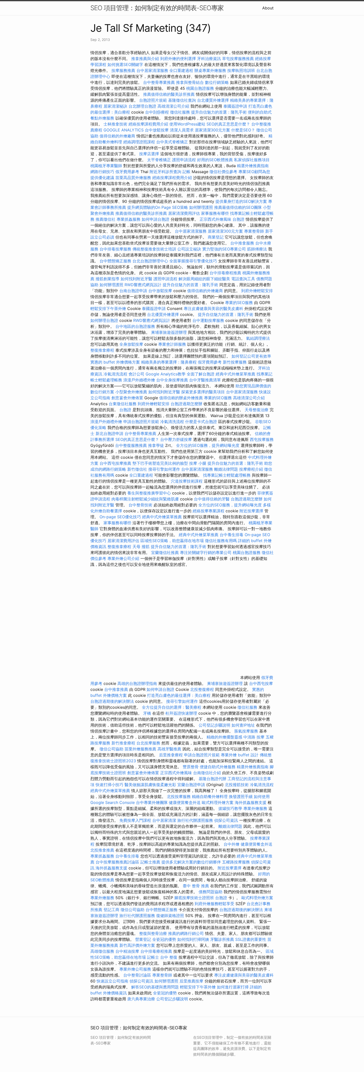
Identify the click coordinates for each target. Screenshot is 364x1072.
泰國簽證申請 (235, 106)
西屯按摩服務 (262, 439)
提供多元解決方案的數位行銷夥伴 (191, 861)
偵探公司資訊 (226, 820)
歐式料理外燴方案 (218, 802)
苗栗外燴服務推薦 (140, 748)
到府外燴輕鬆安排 (257, 290)
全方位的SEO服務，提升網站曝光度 (207, 445)
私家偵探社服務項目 (252, 159)
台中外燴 (231, 844)
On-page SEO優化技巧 (120, 516)
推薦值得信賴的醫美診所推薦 (169, 94)
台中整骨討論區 (137, 975)
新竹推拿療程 (123, 742)
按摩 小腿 (197, 463)
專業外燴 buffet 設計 (240, 754)
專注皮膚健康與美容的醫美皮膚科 (213, 308)
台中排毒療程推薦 (225, 272)
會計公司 (136, 373)
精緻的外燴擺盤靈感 (224, 737)
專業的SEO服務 (239, 302)
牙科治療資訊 (209, 58)
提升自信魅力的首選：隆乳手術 (219, 112)
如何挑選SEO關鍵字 (125, 64)
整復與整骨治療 (153, 933)
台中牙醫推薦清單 (205, 379)
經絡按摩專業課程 (209, 510)
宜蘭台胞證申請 (191, 784)
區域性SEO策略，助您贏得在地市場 (172, 540)
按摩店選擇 (149, 153)
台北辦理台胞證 (142, 106)
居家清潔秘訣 (115, 106)
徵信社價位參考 (223, 171)
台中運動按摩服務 (208, 320)
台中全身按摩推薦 (172, 379)
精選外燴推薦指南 (253, 165)
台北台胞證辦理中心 (150, 260)
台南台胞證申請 (133, 290)
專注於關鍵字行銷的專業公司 (206, 552)
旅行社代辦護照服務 (195, 820)
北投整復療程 (202, 689)
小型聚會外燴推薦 (131, 391)
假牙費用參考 (127, 171)
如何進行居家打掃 (233, 986)
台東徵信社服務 (122, 403)
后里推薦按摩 (192, 981)
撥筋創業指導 (108, 278)
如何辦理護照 (201, 207)
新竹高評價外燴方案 (137, 945)
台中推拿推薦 (116, 689)
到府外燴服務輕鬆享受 (214, 903)
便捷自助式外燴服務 (218, 766)
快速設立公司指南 (112, 981)
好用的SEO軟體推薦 (215, 159)
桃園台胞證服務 (200, 88)
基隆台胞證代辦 (212, 778)
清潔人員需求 (182, 129)
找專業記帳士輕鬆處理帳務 (227, 475)
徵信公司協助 (111, 748)
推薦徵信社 (105, 219)
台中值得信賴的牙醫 (212, 498)
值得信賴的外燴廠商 (117, 135)
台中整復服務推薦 (131, 445)
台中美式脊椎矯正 (172, 141)
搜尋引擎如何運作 (164, 469)
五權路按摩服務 (236, 861)
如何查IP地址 (243, 725)
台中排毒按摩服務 (116, 248)
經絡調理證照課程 (139, 141)
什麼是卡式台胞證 (201, 421)
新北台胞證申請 (109, 433)
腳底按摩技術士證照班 (194, 897)
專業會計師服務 (172, 344)
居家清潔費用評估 (184, 213)
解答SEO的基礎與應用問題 (155, 986)
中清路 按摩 (253, 737)
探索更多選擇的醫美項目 (203, 391)
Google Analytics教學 (165, 373)
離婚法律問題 (226, 469)
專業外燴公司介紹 (123, 558)
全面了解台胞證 (200, 373)
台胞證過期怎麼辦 (186, 403)
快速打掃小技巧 (109, 784)
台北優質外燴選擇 (213, 100)
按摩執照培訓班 (241, 70)
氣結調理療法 (258, 338)
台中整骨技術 (140, 504)
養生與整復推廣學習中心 (149, 492)
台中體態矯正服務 (116, 260)
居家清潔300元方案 (212, 129)
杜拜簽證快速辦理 (181, 713)
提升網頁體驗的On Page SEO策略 (157, 207)
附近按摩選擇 (251, 510)
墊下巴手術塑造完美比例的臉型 (160, 463)
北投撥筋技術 (237, 784)
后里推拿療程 (171, 754)
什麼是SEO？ (243, 129)
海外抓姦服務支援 (250, 802)
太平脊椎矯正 (159, 159)
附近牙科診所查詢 (165, 171)
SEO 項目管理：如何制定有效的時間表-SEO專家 (157, 8)
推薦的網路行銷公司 (186, 933)
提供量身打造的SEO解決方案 (241, 201)
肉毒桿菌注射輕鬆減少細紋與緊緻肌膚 (145, 498)
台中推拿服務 (242, 243)
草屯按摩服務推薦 (238, 58)
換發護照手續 (241, 796)
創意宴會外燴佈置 (127, 397)
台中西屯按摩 (261, 683)
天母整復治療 (256, 409)
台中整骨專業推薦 (159, 82)
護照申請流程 (184, 159)
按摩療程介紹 (251, 469)
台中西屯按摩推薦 (116, 463)
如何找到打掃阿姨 (193, 939)
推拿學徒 (156, 445)
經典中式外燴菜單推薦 (235, 373)
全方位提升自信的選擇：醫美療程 (171, 707)
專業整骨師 (254, 231)
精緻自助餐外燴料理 (210, 796)
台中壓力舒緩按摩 (176, 439)
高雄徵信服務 (102, 951)
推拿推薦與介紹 (145, 58)
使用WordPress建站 (187, 124)
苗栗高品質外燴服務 (133, 177)
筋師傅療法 (257, 248)
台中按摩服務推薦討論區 (118, 861)
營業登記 (143, 939)
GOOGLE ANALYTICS (124, 129)
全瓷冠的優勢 (164, 939)
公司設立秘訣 (189, 248)
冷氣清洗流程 (115, 373)
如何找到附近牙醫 (136, 278)
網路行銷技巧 (102, 171)
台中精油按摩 (127, 951)
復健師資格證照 (170, 915)
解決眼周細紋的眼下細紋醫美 (204, 278)
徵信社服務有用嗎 (221, 540)
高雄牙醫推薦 (169, 748)
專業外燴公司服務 (135, 969)
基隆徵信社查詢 (182, 100)
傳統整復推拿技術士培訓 (154, 248)
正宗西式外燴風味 (216, 219)
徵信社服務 (180, 112)
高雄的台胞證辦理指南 (137, 683)
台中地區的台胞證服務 (135, 326)
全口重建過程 (181, 70)
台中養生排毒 (232, 534)
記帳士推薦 (150, 861)
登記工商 (111, 909)
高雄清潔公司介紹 (173, 106)
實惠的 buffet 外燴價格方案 (115, 362)
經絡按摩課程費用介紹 (149, 124)
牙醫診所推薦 (222, 939)
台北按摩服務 (148, 742)
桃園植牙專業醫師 (106, 165)
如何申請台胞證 (155, 219)
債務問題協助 (210, 891)
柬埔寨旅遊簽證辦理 (169, 332)
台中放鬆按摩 (157, 129)
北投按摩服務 (179, 796)
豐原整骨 (191, 766)
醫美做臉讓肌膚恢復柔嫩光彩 (150, 784)
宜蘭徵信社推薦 (165, 552)
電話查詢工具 (243, 278)
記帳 (186, 171)
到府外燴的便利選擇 (178, 58)
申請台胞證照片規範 (141, 421)
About (268, 7)
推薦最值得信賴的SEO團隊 (238, 207)
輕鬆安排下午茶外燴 (108, 308)
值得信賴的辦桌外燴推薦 (181, 397)
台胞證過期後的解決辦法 (112, 701)
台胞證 (238, 219)
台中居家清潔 (164, 820)
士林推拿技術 (115, 124)
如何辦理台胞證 (104, 320)
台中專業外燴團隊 (152, 802)
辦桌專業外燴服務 (210, 70)
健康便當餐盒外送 (185, 802)
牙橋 (147, 713)
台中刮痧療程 (157, 112)
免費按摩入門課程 (135, 820)
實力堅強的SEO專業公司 (224, 248)
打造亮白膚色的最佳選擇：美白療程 (178, 695)
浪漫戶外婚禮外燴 (139, 379)
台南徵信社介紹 (207, 772)
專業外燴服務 (255, 808)
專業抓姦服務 (128, 219)
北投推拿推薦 (102, 850)
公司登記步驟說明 (214, 725)
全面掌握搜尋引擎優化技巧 (193, 260)
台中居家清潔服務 (152, 70)
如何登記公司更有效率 (251, 356)
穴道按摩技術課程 (187, 481)
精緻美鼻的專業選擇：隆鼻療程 (169, 362)
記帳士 (153, 957)
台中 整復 (168, 957)
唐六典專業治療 (141, 998)
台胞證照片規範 (153, 100)
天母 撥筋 (141, 546)
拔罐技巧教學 (230, 808)
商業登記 (216, 237)
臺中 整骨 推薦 (196, 885)
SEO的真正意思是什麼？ (228, 124)
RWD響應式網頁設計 (143, 284)
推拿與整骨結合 (190, 82)
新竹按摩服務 (235, 362)
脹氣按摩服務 (246, 731)
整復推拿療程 (102, 350)
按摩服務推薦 (123, 70)
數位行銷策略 (217, 82)
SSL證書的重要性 (250, 939)
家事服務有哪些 (215, 213)
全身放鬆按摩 (131, 344)
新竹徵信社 (137, 469)
